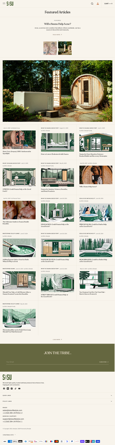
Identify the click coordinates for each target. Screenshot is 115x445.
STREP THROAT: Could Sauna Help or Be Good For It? (53, 293)
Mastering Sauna (9, 266)
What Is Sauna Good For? (49, 127)
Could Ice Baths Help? (86, 196)
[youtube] (19, 388)
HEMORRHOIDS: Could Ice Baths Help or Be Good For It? (92, 258)
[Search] (90, 3)
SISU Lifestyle (13, 428)
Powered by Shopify (25, 428)
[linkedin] (8, 388)
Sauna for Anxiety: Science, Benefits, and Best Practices (53, 189)
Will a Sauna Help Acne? (87, 185)
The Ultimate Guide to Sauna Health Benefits (16, 221)
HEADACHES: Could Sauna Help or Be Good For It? (54, 223)
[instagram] (11, 388)
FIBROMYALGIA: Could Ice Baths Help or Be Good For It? (92, 223)
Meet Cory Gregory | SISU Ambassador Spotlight (12, 151)
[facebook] (4, 388)
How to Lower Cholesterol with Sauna (54, 153)
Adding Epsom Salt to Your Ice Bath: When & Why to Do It (16, 258)
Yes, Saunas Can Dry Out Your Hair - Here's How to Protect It (91, 291)
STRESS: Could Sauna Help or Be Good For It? (15, 189)
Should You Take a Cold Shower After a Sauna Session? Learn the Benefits (16, 291)
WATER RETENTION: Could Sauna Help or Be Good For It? (54, 258)
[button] (4, 4)
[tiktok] (15, 388)
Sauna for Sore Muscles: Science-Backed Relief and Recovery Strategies (92, 154)
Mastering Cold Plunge (11, 231)
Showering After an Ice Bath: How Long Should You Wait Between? (17, 328)
